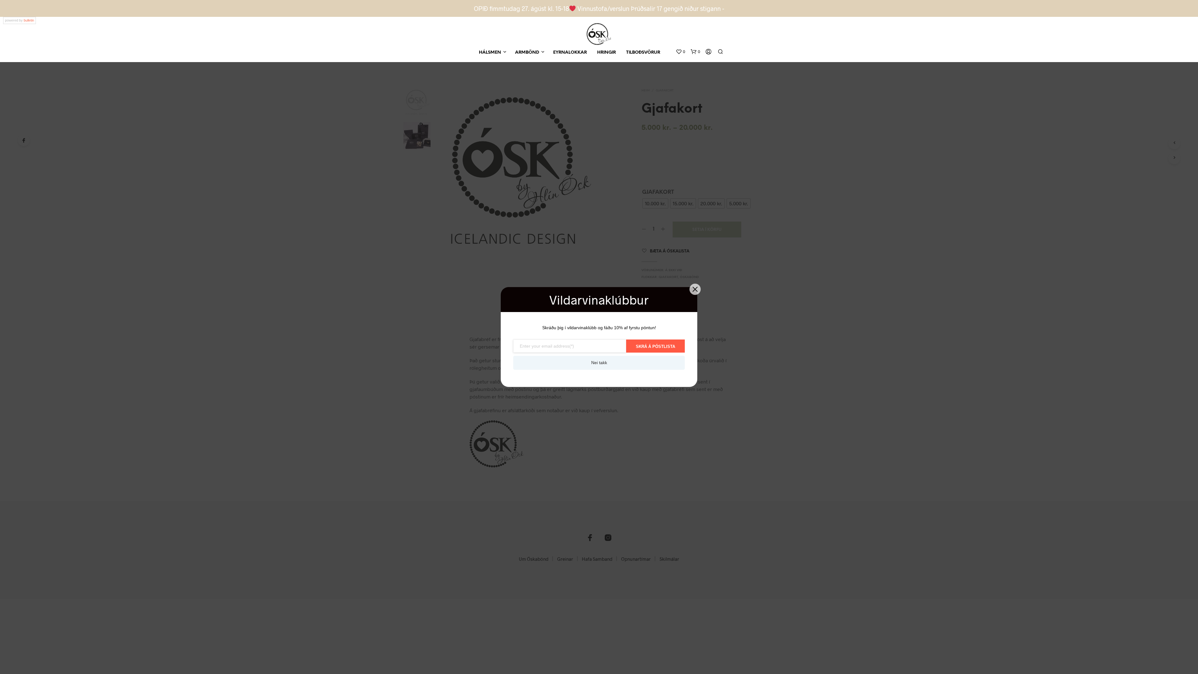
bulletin (29, 20)
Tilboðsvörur (643, 52)
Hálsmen (490, 52)
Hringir (606, 52)
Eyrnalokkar (570, 52)
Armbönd (527, 52)
